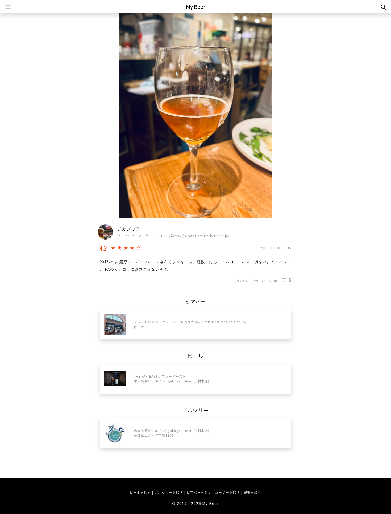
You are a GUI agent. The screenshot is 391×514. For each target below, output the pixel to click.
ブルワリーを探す (169, 492)
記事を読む (252, 492)
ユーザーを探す (227, 492)
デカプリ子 (128, 229)
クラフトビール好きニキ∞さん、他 (255, 280)
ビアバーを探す (198, 492)
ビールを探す (140, 492)
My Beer (195, 6)
